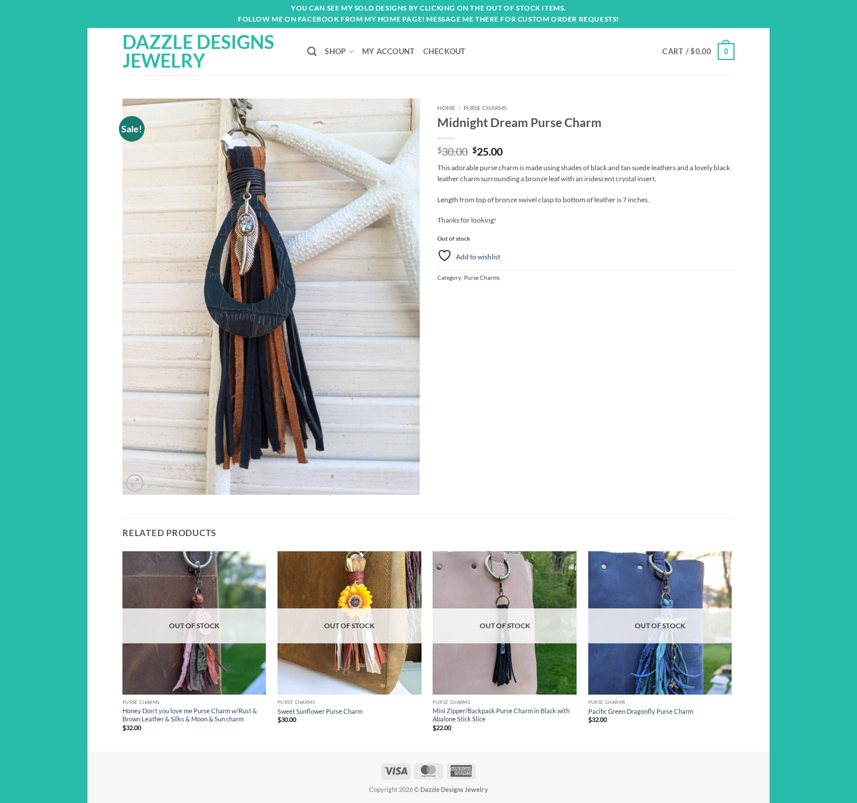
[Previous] (123, 650)
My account (388, 51)
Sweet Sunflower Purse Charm (320, 711)
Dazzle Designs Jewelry (198, 51)
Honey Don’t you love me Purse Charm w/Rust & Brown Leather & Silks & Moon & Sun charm (189, 715)
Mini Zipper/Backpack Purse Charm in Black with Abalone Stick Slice (501, 715)
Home (446, 107)
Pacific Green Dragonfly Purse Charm (640, 711)
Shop (335, 51)
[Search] (312, 51)
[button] (698, 51)
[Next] (731, 650)
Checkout (444, 51)
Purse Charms (485, 107)
